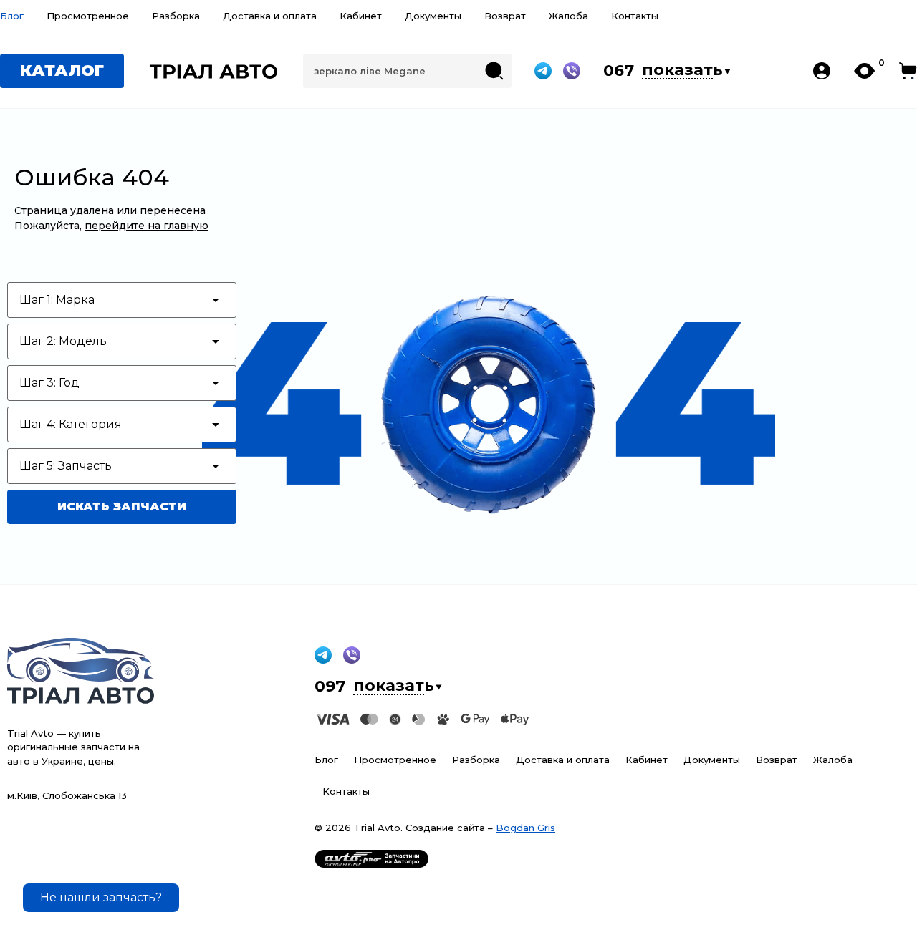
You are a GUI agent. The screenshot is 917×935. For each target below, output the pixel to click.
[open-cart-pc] (908, 70)
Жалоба (568, 15)
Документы (433, 15)
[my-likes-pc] (865, 71)
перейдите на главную (146, 225)
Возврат (505, 15)
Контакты (634, 15)
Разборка (176, 15)
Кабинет (361, 15)
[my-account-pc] (821, 70)
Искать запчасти (121, 506)
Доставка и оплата (270, 15)
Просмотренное (88, 15)
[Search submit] (494, 71)
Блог (12, 15)
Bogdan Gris (525, 827)
